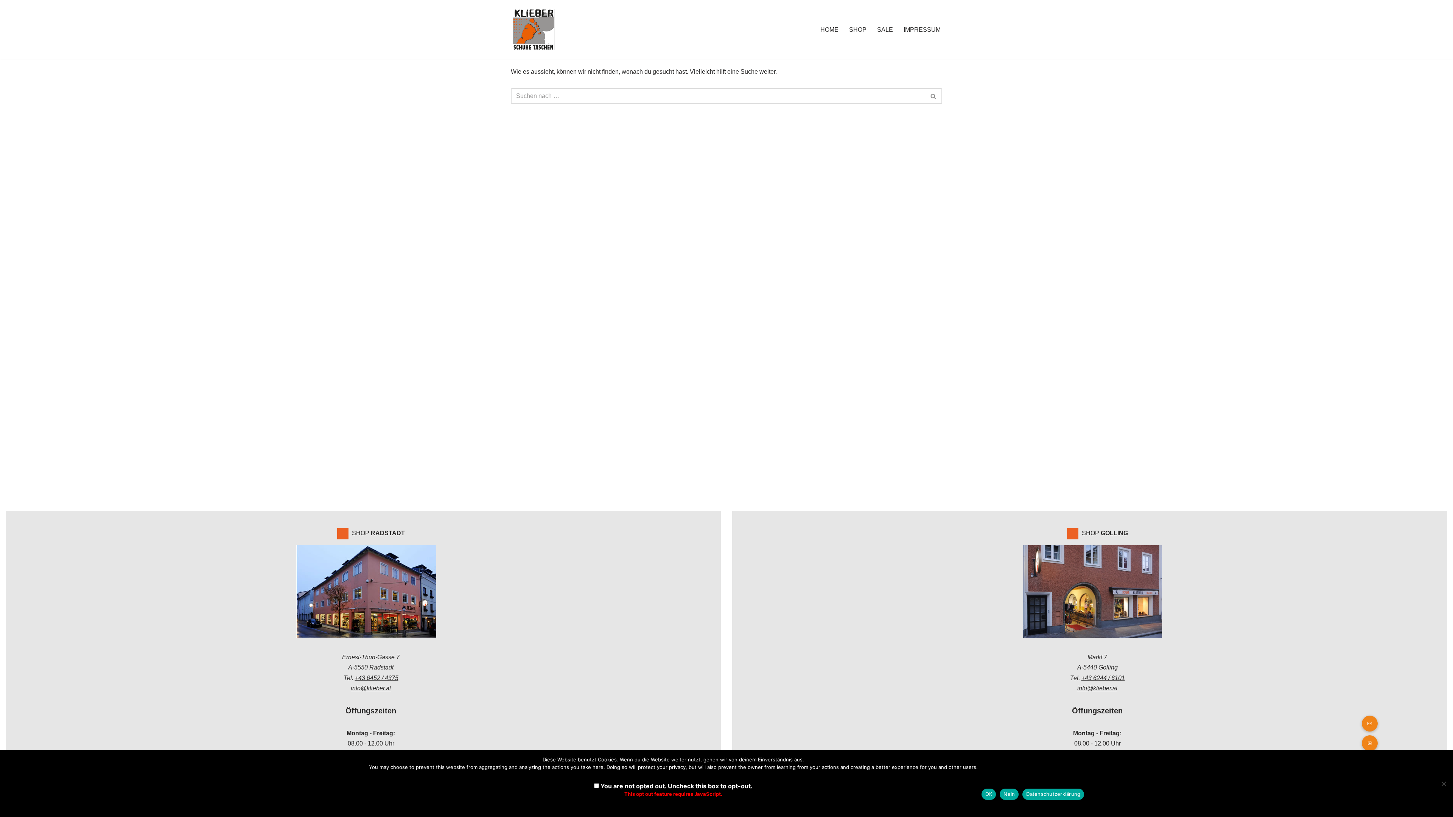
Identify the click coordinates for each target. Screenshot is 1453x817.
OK (989, 794)
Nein (1009, 794)
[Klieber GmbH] (533, 29)
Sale (885, 29)
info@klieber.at (371, 688)
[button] (1370, 743)
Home (829, 29)
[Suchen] (933, 96)
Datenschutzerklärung (1053, 794)
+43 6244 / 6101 (1103, 678)
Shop (858, 29)
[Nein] (1443, 783)
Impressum (922, 29)
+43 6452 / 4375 (376, 678)
